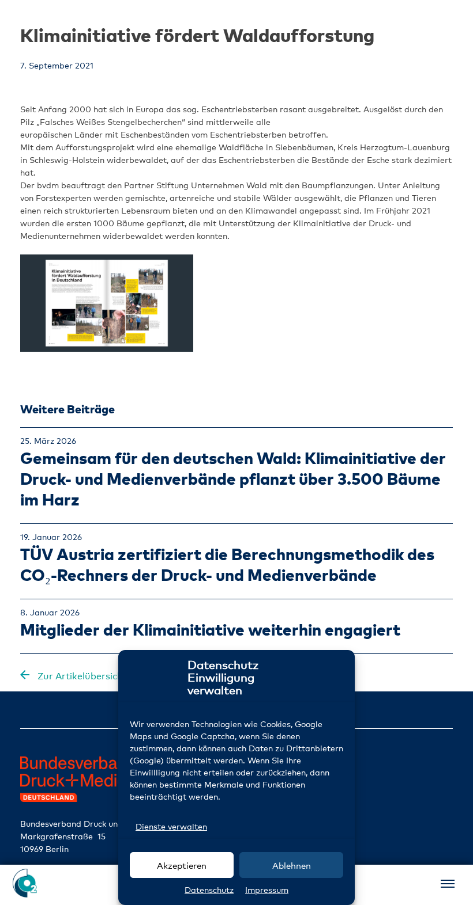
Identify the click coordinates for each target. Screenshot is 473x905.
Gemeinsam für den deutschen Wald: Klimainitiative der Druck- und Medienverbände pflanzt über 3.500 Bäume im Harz (233, 478)
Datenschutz (209, 890)
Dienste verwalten (171, 826)
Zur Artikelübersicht (81, 676)
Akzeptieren (182, 865)
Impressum (266, 890)
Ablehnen (291, 865)
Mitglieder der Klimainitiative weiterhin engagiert (210, 629)
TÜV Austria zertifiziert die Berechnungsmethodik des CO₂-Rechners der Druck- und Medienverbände (227, 563)
